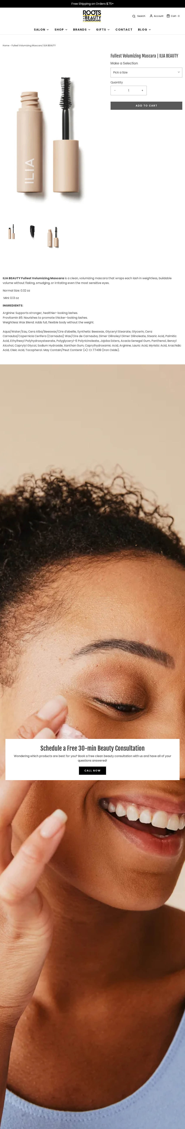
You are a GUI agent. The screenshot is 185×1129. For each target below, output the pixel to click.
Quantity (117, 82)
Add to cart (146, 105)
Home (6, 45)
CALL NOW (92, 770)
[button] (11, 231)
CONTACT (124, 29)
